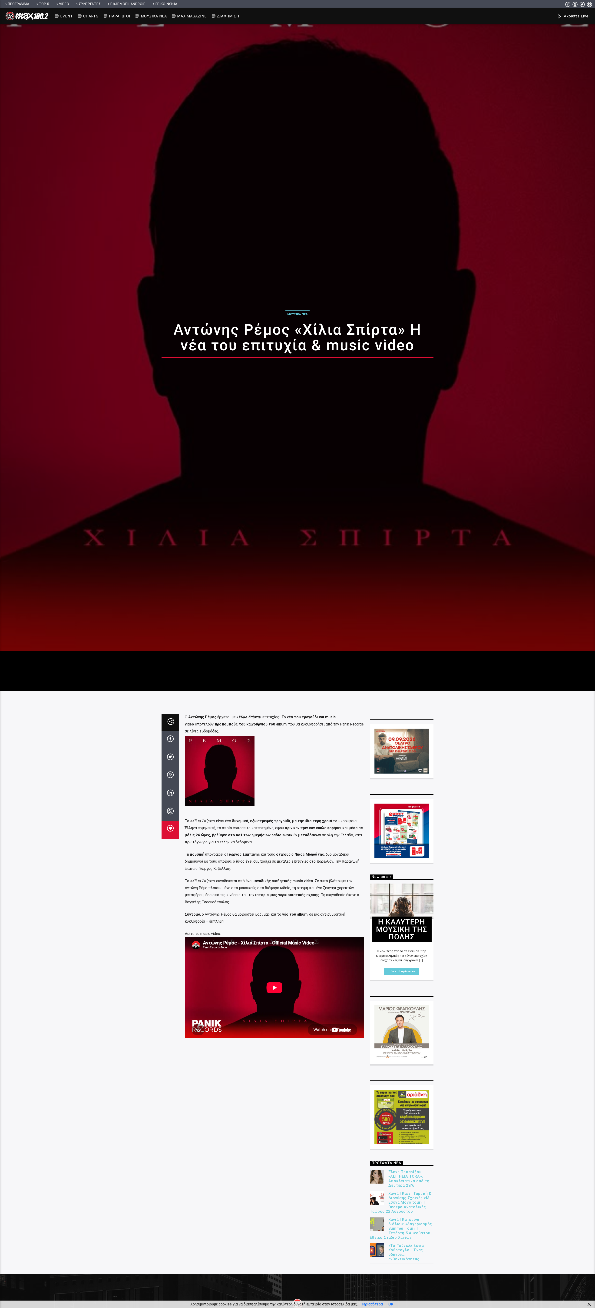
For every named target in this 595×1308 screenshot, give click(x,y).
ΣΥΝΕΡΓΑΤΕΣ (90, 4)
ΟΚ (390, 1304)
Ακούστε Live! (576, 16)
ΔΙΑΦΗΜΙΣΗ (228, 16)
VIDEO (64, 4)
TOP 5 (44, 4)
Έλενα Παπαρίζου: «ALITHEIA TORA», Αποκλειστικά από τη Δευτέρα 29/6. (409, 1240)
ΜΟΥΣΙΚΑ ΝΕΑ (154, 16)
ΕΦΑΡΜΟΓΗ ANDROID (128, 4)
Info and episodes (401, 1033)
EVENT (66, 16)
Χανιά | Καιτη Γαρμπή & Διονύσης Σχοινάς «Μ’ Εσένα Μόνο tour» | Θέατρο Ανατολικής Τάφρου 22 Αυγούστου (401, 1264)
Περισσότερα (371, 1304)
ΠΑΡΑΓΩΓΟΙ (119, 16)
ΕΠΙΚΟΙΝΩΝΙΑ (166, 4)
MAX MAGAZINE (192, 16)
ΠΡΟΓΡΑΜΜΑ (18, 4)
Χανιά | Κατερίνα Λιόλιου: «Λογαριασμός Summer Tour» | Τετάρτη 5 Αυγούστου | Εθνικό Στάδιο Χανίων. (401, 1290)
